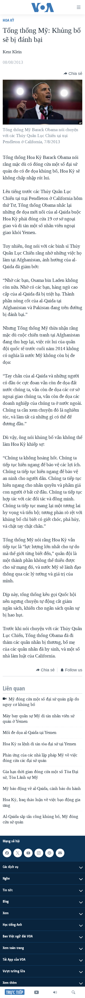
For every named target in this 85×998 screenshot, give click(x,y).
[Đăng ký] (60, 853)
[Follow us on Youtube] (28, 853)
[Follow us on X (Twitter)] (17, 853)
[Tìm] (73, 992)
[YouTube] (36, 992)
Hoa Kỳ (8, 20)
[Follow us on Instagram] (38, 853)
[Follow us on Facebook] (7, 853)
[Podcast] (49, 853)
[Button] (73, 73)
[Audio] (55, 992)
